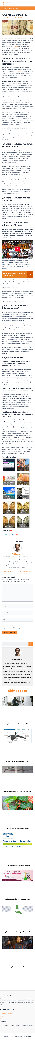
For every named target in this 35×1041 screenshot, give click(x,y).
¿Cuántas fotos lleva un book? (17, 724)
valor (16, 46)
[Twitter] (6, 534)
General (4, 8)
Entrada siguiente (25, 571)
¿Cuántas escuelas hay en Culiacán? (17, 932)
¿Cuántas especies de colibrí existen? (17, 828)
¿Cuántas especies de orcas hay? (17, 761)
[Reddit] (17, 534)
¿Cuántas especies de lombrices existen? (18, 791)
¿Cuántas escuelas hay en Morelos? (17, 865)
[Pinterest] (9, 534)
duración (19, 71)
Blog (1, 1019)
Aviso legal (3, 1015)
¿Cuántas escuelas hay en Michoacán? (17, 899)
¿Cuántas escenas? (17, 967)
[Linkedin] (13, 534)
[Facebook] (2, 534)
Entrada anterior (9, 571)
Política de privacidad (6, 1013)
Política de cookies (5, 1017)
